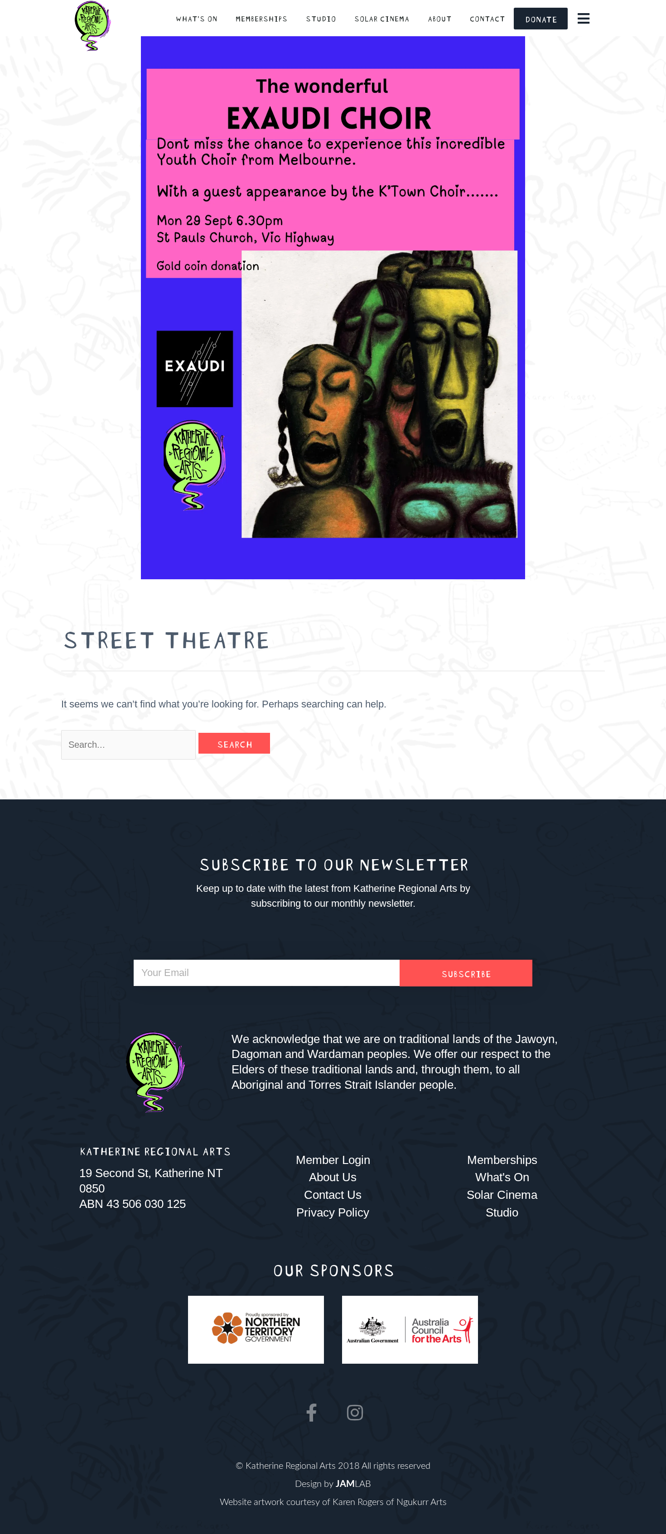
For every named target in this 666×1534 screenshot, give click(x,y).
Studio (320, 18)
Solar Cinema (381, 18)
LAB (353, 1484)
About (439, 18)
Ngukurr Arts (421, 1502)
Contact (487, 18)
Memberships (261, 18)
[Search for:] (129, 744)
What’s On (196, 18)
